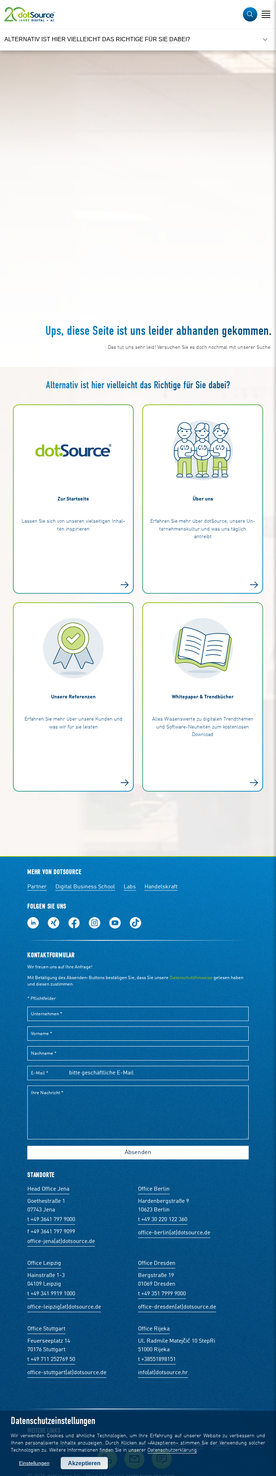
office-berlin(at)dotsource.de (174, 1233)
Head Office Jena (48, 1189)
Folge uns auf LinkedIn (33, 923)
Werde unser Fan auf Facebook (74, 923)
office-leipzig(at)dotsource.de (64, 1307)
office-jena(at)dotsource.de (61, 1241)
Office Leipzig (44, 1263)
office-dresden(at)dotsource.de (177, 1307)
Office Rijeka (154, 1329)
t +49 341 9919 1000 (51, 1294)
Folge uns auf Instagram (94, 923)
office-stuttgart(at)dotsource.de (66, 1373)
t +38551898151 (157, 1359)
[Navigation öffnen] (266, 14)
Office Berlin (154, 1189)
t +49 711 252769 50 (51, 1359)
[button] (250, 14)
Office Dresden (156, 1263)
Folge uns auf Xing (53, 923)
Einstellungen (34, 1463)
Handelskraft (161, 887)
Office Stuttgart (46, 1329)
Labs (130, 887)
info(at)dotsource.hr (163, 1373)
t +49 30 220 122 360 (162, 1220)
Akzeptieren (84, 1463)
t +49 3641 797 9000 (51, 1220)
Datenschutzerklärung (172, 1450)
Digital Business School (85, 887)
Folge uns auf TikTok (135, 923)
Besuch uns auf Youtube (115, 923)
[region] (138, 39)
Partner (37, 887)
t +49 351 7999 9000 (162, 1294)
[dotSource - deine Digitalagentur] (29, 14)
